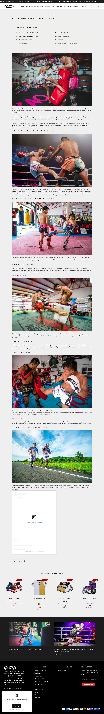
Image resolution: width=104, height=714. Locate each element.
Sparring (60, 39)
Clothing (33, 6)
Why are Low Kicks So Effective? (28, 33)
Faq (36, 695)
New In (22, 6)
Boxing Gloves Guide (41, 670)
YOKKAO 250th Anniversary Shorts (14, 599)
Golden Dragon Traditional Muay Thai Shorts (65, 600)
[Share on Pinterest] (24, 561)
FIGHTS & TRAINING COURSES (71, 6)
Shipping (37, 692)
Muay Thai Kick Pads (64, 33)
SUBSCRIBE (88, 684)
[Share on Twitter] (19, 561)
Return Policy (39, 689)
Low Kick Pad (23, 43)
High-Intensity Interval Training (67, 43)
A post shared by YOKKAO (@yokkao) (34, 551)
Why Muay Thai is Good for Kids (26, 649)
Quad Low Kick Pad (63, 36)
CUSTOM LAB (40, 6)
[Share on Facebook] (14, 561)
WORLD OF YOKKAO (50, 6)
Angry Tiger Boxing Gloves (90, 599)
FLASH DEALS (59, 6)
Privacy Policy (39, 684)
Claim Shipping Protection (42, 681)
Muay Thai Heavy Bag (25, 39)
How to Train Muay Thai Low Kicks (29, 36)
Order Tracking (39, 678)
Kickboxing (38, 673)
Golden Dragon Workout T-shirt (39, 599)
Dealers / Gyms (62, 670)
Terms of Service (40, 687)
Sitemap (37, 697)
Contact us (38, 676)
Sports (28, 6)
